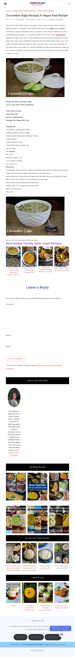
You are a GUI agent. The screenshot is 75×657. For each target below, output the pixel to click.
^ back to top (37, 621)
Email (9, 346)
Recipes (20, 637)
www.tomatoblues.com (54, 644)
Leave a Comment (56, 19)
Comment (10, 304)
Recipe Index (17, 11)
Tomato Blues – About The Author (14, 452)
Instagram (53, 637)
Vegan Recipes (29, 11)
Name (9, 335)
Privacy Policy (37, 650)
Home (8, 11)
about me (36, 637)
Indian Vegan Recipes (45, 11)
